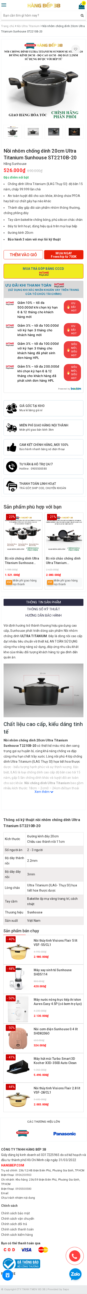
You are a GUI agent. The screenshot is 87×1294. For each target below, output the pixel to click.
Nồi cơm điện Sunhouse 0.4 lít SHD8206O (56, 1031)
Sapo (66, 1289)
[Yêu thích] (75, 49)
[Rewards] (7, 1275)
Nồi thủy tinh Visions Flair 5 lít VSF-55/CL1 (55, 943)
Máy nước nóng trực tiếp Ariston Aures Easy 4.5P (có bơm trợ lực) (58, 1002)
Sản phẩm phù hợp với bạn (33, 507)
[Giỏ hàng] (80, 7)
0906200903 (23, 1175)
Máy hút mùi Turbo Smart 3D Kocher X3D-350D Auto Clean (55, 1061)
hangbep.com (12, 1165)
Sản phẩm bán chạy (21, 930)
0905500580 (23, 1188)
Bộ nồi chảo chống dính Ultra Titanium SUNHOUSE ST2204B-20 (64, 561)
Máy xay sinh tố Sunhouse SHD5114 (53, 972)
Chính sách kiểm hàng (17, 1235)
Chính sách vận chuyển (17, 1218)
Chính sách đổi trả (14, 1224)
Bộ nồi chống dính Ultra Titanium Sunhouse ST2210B (22, 561)
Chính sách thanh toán (17, 1229)
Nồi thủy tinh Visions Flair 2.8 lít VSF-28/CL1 (57, 1090)
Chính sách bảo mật (15, 1213)
